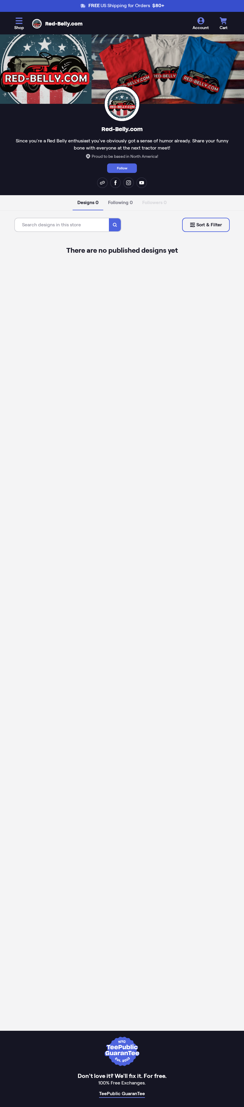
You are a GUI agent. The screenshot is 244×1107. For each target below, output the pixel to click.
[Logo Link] (37, 23)
